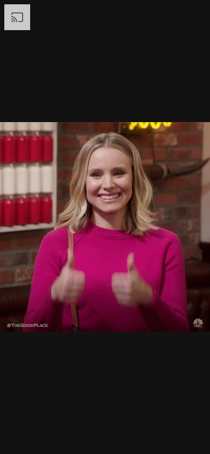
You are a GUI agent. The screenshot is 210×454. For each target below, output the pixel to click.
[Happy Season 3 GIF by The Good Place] (105, 227)
